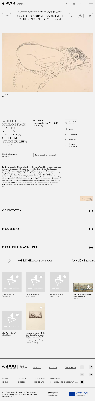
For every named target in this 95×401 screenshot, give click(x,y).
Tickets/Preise (39, 378)
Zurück (6, 16)
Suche (37, 367)
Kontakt (5, 382)
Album (53, 367)
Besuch (5, 378)
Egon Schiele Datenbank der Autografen (65, 382)
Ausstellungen (55, 378)
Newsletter (22, 378)
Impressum (22, 382)
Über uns (70, 367)
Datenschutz (39, 382)
